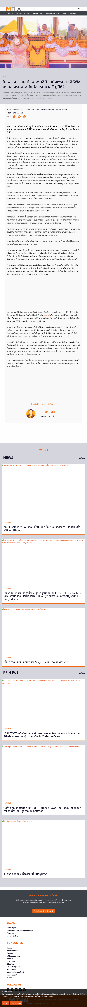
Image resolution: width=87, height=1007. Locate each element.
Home (9, 110)
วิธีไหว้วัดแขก (11, 969)
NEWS (5, 76)
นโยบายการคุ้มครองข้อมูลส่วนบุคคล (20, 930)
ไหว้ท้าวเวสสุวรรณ (13, 967)
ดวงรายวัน (11, 958)
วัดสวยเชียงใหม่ (12, 950)
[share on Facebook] (14, 116)
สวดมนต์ (46, 315)
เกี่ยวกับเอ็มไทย (12, 936)
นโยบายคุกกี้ (11, 928)
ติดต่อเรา (10, 933)
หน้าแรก (10, 13)
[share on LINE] (24, 116)
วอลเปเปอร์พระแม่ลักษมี (15, 972)
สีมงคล (9, 977)
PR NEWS (7, 522)
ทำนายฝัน (18, 13)
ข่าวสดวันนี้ (34, 404)
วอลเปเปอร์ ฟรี (12, 975)
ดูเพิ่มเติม (82, 458)
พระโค (43, 404)
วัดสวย (63, 13)
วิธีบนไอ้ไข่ (10, 964)
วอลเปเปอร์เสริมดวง (52, 13)
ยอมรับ (5, 1003)
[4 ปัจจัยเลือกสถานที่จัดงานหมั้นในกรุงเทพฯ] (43, 843)
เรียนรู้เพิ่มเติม (16, 1003)
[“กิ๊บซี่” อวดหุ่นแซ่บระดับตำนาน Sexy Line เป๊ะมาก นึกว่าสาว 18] (43, 631)
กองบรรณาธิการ (49, 416)
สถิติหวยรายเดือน (13, 956)
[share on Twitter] (19, 116)
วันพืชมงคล (51, 404)
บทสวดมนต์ (72, 13)
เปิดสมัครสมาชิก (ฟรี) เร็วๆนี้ (43, 911)
